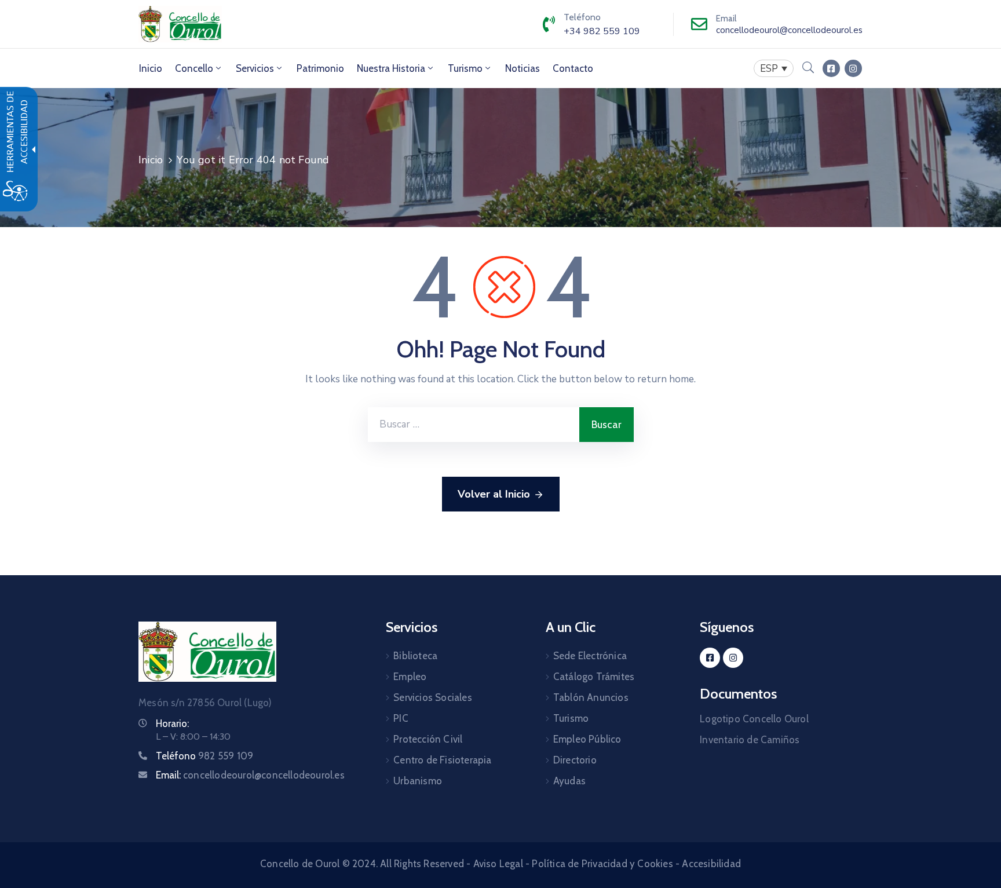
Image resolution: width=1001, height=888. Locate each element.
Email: (250, 775)
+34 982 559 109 (602, 31)
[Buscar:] (473, 424)
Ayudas (569, 781)
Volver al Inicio (494, 494)
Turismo (465, 68)
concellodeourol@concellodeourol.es (789, 30)
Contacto (573, 68)
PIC (400, 718)
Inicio (150, 68)
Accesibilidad (711, 863)
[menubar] (774, 68)
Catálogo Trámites (593, 676)
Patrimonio (320, 68)
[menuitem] (151, 68)
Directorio (575, 760)
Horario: (172, 723)
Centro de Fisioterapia (442, 760)
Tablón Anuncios (591, 697)
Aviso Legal (498, 863)
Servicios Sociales (432, 697)
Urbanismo (417, 781)
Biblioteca (415, 656)
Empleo (409, 676)
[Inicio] (180, 24)
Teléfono (204, 756)
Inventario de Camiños (749, 740)
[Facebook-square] (831, 68)
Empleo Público (587, 739)
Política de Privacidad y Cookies (602, 863)
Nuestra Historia (391, 68)
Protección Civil (427, 739)
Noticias (522, 68)
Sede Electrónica (590, 656)
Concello (194, 68)
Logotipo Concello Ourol (754, 719)
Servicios (255, 68)
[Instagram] (853, 68)
